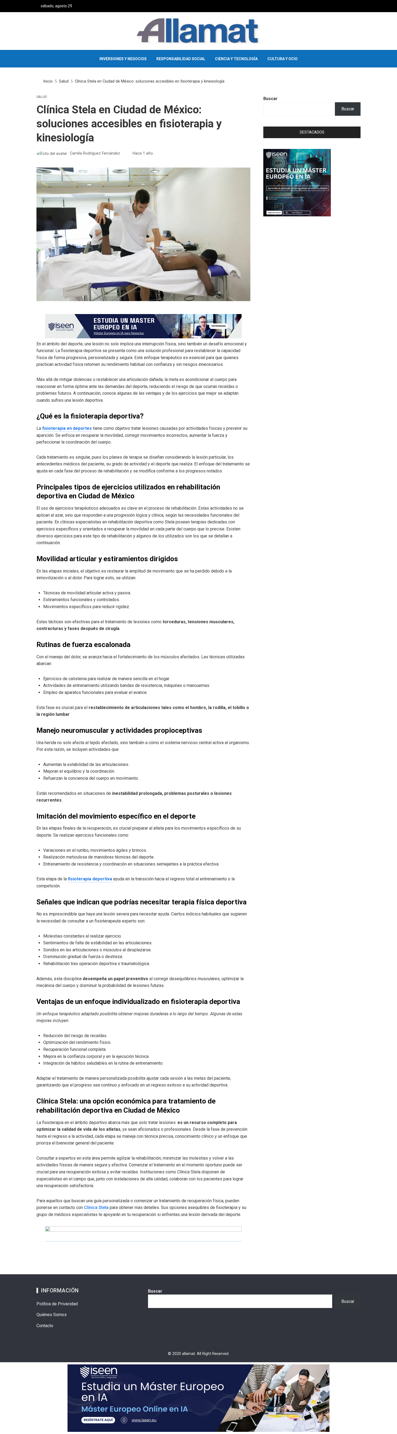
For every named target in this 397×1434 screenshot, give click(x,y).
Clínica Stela (96, 1207)
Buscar (270, 98)
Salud (41, 97)
